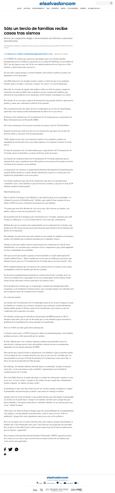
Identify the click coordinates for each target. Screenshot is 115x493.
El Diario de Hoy (94, 8)
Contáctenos (50, 483)
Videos (63, 8)
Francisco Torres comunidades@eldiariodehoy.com (29, 54)
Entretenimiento (38, 8)
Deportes (55, 8)
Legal (40, 483)
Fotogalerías (73, 8)
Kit (78, 483)
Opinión (83, 8)
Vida (48, 8)
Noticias (27, 8)
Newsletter (69, 483)
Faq (60, 483)
